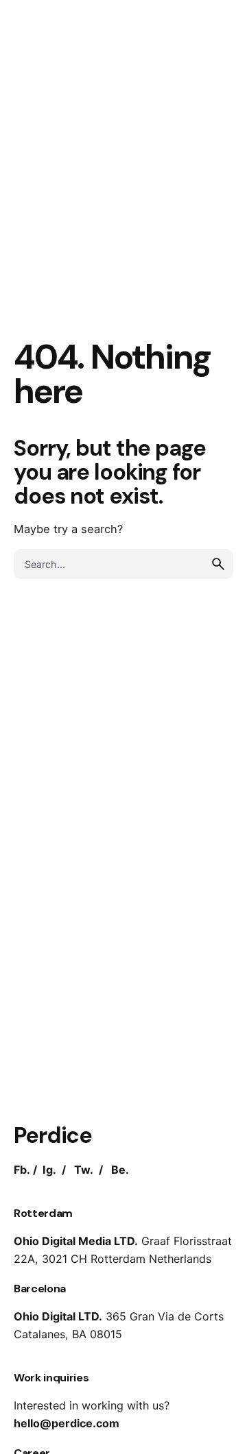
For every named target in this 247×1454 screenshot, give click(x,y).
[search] (218, 564)
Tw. (83, 1169)
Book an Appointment (165, 87)
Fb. (22, 1169)
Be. (120, 1169)
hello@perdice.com (66, 1423)
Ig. (49, 1169)
